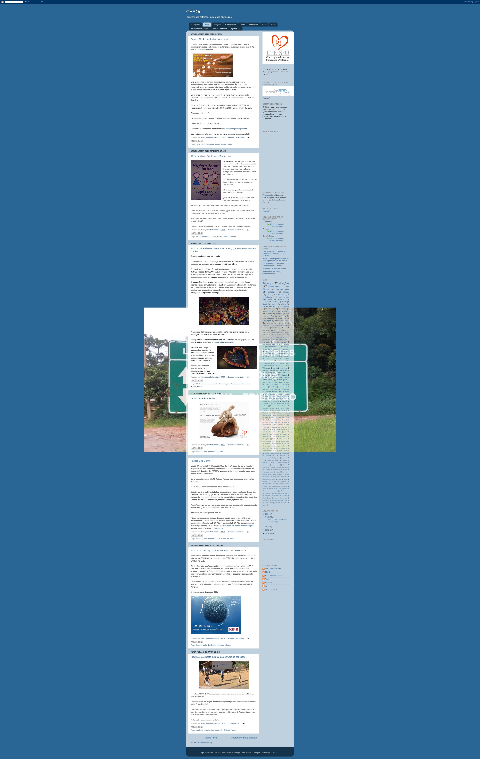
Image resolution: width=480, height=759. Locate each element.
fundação (265, 465)
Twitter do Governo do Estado (274, 269)
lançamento (285, 467)
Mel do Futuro (275, 422)
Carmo (273, 403)
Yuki (266, 586)
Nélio (282, 427)
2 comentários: (234, 723)
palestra (221, 645)
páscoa (223, 144)
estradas (284, 375)
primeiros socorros (270, 491)
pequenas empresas (280, 486)
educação (219, 730)
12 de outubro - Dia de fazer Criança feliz (211, 156)
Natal (264, 304)
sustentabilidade (277, 500)
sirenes (265, 387)
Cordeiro (265, 408)
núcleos (264, 481)
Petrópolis (282, 309)
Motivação (253, 25)
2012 (276, 330)
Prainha (276, 358)
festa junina (276, 344)
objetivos (283, 481)
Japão (287, 417)
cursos (264, 375)
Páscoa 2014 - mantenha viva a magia (210, 39)
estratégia (265, 377)
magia (217, 144)
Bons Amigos (274, 401)
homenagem (275, 465)
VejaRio (267, 439)
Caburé (284, 401)
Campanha (195, 25)
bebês (264, 448)
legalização (276, 469)
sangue (284, 384)
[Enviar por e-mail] (192, 141)
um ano (264, 502)
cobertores (275, 453)
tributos (265, 389)
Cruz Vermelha (277, 408)
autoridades (274, 446)
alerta (275, 368)
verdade (277, 502)
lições (285, 469)
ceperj (279, 450)
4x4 (266, 354)
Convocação (230, 25)
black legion (274, 448)
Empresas (265, 325)
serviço (275, 349)
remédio (267, 495)
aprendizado (277, 443)
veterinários (275, 389)
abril (269, 517)
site (270, 498)
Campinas (265, 403)
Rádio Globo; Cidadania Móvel (276, 337)
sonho (229, 144)
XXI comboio (283, 439)
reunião (267, 349)
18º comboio (280, 394)
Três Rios (275, 436)
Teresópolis (272, 292)
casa (285, 328)
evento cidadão (267, 380)
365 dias (272, 396)
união (271, 502)
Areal (284, 330)
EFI (274, 307)
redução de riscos (276, 493)
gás (269, 382)
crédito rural (281, 373)
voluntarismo (284, 297)
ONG (277, 429)
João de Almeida (207, 144)
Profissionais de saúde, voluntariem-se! (271, 273)
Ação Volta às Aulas (275, 398)
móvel (276, 382)
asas (266, 446)
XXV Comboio (266, 441)
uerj (286, 500)
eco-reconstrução (273, 460)
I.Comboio (276, 325)
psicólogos (266, 321)
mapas (278, 472)
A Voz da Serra (282, 396)
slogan (277, 498)
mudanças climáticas (280, 476)
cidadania (286, 450)
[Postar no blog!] (194, 141)
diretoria (284, 458)
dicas (274, 304)
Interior (273, 335)
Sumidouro (266, 311)
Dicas (242, 25)
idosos (285, 465)
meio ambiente (277, 474)
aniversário (266, 340)
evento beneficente (280, 377)
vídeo (283, 304)
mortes (267, 476)
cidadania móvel (282, 289)
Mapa (264, 25)
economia (273, 375)
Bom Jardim (271, 323)
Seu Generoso (274, 434)
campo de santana (268, 450)
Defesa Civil (270, 309)
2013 (198, 384)
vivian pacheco (271, 589)
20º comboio (285, 351)
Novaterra (273, 427)
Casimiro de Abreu (275, 406)
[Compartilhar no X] (196, 141)
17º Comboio (269, 394)
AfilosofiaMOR (228, 526)
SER (285, 366)
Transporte (265, 436)
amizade (267, 443)
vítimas (285, 502)
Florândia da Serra (268, 413)
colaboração (205, 384)
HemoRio (277, 415)
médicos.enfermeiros (268, 479)
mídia (279, 479)
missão (287, 474)
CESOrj (268, 572)
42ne (237, 526)
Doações (217, 25)
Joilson (281, 335)
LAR (267, 358)
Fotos (273, 25)
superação (265, 500)
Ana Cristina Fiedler (273, 569)
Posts (206, 25)
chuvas (286, 311)
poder (264, 488)
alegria (276, 441)
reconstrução (284, 347)
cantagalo (283, 370)
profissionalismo (270, 347)
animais (265, 302)
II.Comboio (286, 415)
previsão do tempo (271, 384)
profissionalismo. (284, 491)
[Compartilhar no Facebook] (199, 141)
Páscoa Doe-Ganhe (200, 461)
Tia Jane (265, 328)
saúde (286, 321)
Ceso (285, 406)
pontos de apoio (274, 488)
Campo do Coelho (276, 354)
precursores (285, 382)
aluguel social (285, 441)
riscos (285, 495)
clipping (267, 453)
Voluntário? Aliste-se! (199, 29)
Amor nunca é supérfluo (203, 398)
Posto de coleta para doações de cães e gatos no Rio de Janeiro (275, 260)
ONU (283, 429)
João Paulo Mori (270, 420)
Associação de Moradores (271, 332)
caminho (284, 448)
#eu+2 (274, 391)
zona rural (268, 351)
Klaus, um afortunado (273, 576)
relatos (286, 292)
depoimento (284, 307)
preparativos (285, 488)
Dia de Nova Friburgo (279, 410)
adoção (277, 311)
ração (266, 493)
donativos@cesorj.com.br (236, 129)
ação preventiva (269, 318)
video (276, 302)
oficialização (266, 483)
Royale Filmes (196, 386)
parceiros (286, 344)
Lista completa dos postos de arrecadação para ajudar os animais (274, 254)
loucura (226, 539)
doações (213, 237)
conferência (270, 455)
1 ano (276, 351)
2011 (267, 533)
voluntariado (285, 349)
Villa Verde (266, 368)
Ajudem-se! (235, 29)
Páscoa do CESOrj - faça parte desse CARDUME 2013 (218, 550)
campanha (274, 370)
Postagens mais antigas (244, 737)
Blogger (276, 753)
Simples (284, 434)
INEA (266, 417)
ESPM (219, 237)
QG (288, 335)
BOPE (284, 302)
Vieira (274, 439)
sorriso (284, 498)
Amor (264, 398)
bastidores (284, 446)
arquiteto (199, 730)
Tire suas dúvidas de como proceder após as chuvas (273, 265)
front (278, 380)
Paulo (267, 579)
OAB (271, 429)
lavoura (267, 469)
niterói (285, 479)
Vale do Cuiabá (284, 436)
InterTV (280, 417)
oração (275, 483)
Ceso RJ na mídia (219, 29)
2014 (198, 144)
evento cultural (282, 462)
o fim (274, 481)
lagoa (278, 467)
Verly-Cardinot (276, 328)
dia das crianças (202, 237)
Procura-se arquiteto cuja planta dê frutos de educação (218, 657)
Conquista (280, 294)
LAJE (285, 325)
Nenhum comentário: (236, 137)
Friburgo (267, 283)
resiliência (277, 495)
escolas (269, 314)
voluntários (285, 389)
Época (264, 505)
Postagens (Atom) (205, 743)
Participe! (266, 211)
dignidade (277, 458)
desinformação (267, 458)
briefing (265, 370)
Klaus (220, 539)
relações (286, 493)
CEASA (265, 307)
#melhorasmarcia (284, 391)
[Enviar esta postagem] (247, 137)
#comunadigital (247, 526)
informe (264, 467)
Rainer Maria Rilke (275, 432)
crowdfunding (216, 384)
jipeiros (272, 467)
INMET (273, 417)
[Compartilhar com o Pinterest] (201, 141)
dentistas (282, 455)
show (264, 498)
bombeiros (283, 368)
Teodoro (268, 583)
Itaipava (286, 356)
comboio (283, 318)
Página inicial (211, 737)
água (267, 392)
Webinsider (219, 528)
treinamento (283, 387)
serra (269, 294)
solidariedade (274, 287)
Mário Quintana (278, 424)
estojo (272, 462)
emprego (265, 344)
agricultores (267, 297)
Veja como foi (268, 195)
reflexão (279, 314)
